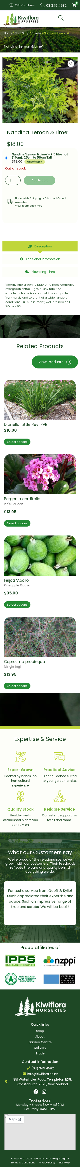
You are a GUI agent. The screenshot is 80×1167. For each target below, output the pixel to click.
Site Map (64, 1162)
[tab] (40, 246)
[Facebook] (36, 1091)
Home (8, 33)
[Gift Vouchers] (11, 5)
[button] (72, 18)
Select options (17, 442)
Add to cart (40, 180)
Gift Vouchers (25, 5)
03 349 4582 (56, 5)
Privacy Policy (47, 1162)
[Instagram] (44, 1091)
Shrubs (36, 33)
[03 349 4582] (42, 5)
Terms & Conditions (23, 1162)
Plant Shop (22, 33)
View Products (50, 361)
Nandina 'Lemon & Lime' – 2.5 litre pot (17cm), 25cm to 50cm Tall (40, 156)
